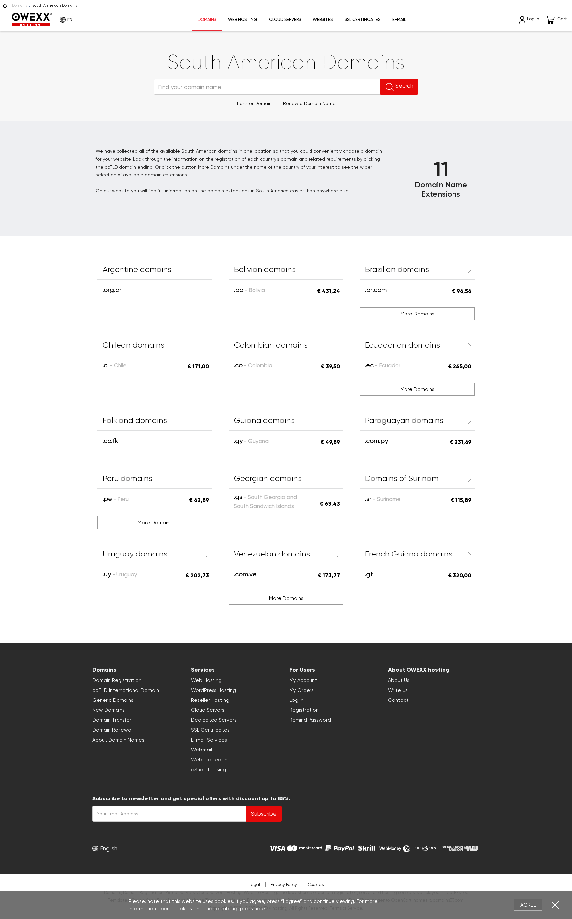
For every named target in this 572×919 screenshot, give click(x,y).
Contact (398, 700)
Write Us (398, 690)
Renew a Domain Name (309, 103)
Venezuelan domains (272, 553)
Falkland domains (135, 420)
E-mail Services (209, 740)
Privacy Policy (284, 884)
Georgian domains (268, 478)
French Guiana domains (408, 553)
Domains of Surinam (402, 478)
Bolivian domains (265, 269)
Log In (296, 700)
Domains (19, 5)
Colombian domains (271, 345)
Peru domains (127, 478)
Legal (254, 884)
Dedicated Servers (214, 720)
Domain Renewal (112, 730)
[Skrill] (367, 847)
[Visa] (277, 847)
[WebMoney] (394, 847)
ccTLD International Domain (125, 690)
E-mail (399, 19)
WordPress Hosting (213, 690)
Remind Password (310, 720)
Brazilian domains (397, 269)
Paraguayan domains (404, 420)
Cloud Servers (285, 19)
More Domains (417, 314)
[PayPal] (339, 847)
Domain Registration (116, 680)
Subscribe (264, 813)
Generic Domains (112, 700)
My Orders (301, 690)
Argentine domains (137, 269)
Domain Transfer (111, 720)
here (259, 909)
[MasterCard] (305, 847)
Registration (304, 710)
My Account (303, 680)
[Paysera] (426, 847)
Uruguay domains (135, 553)
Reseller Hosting (210, 700)
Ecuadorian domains (402, 345)
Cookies (316, 884)
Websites (323, 19)
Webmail (201, 750)
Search (404, 85)
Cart (562, 18)
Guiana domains (264, 420)
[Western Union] (461, 847)
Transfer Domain (254, 103)
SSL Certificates (362, 19)
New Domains (108, 710)
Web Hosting (242, 19)
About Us (398, 680)
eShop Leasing (208, 770)
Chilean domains (133, 345)
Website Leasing (211, 760)
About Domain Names (118, 740)
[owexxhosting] (5, 5)
